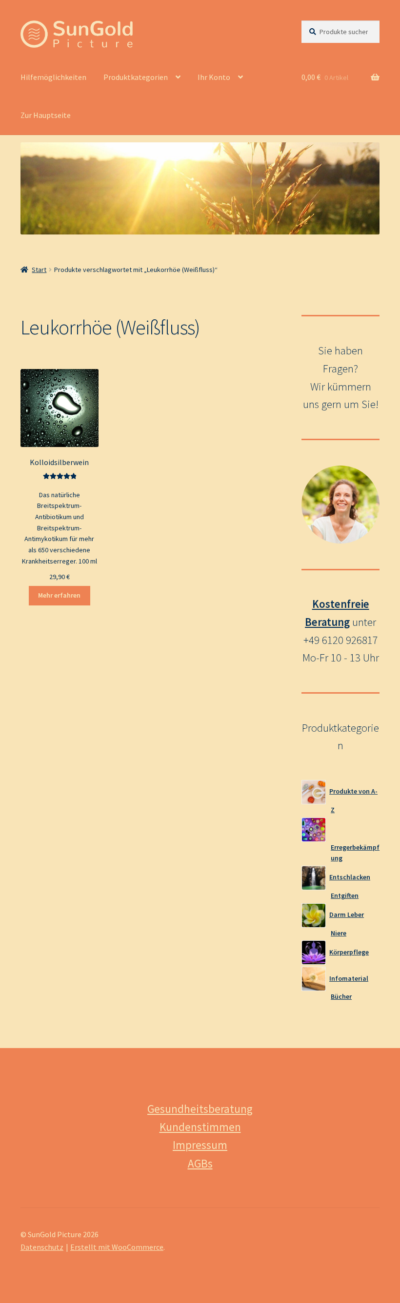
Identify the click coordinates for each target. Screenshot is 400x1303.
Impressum (200, 1145)
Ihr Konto (214, 77)
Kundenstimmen (200, 1127)
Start (39, 269)
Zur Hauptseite (45, 115)
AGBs (200, 1163)
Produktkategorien (135, 77)
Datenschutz (41, 1247)
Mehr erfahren (59, 595)
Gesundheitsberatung (200, 1109)
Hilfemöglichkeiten (53, 77)
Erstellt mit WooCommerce (116, 1247)
